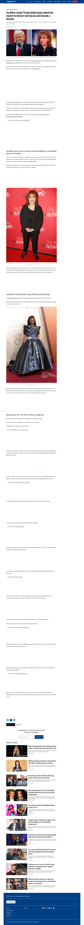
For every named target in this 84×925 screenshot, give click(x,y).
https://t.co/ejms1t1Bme (42, 114)
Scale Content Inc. (20, 896)
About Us (8, 908)
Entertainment (38, 1)
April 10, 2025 (26, 482)
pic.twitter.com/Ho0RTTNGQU (14, 116)
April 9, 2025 (26, 120)
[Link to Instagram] (44, 908)
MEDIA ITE (37, 68)
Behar (31, 161)
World (44, 1)
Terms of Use (8, 916)
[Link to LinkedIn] (53, 908)
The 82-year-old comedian (13, 102)
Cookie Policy (8, 914)
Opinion (64, 1)
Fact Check (50, 1)
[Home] (11, 1)
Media (69, 1)
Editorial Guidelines (9, 910)
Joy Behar (34, 60)
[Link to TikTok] (51, 908)
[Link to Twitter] (47, 908)
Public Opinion (57, 1)
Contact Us (26, 908)
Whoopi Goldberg (12, 298)
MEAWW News (9, 896)
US (26, 1)
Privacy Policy (8, 912)
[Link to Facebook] (42, 908)
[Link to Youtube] (49, 908)
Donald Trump (10, 63)
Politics (30, 1)
